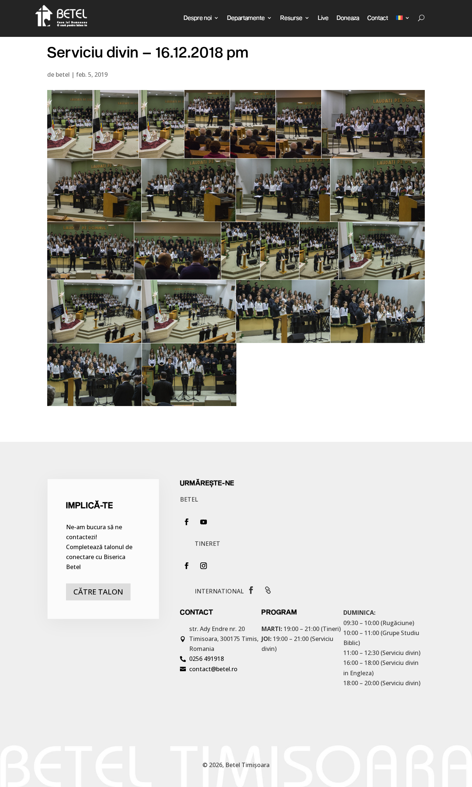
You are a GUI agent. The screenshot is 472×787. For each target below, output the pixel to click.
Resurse (291, 17)
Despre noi (198, 17)
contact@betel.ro (213, 669)
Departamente (246, 17)
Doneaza (348, 17)
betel (63, 74)
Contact (377, 17)
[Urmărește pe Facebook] (186, 521)
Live (323, 17)
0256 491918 (206, 659)
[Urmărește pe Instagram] (203, 565)
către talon (98, 592)
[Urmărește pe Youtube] (203, 521)
